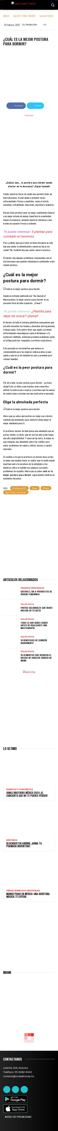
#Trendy (46, 488)
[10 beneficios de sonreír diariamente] (11, 640)
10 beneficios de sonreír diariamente (34, 641)
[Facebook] (6, 1089)
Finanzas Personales (32, 588)
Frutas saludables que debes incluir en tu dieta (37, 609)
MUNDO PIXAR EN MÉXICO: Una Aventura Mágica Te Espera (28, 895)
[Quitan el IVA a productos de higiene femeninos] (11, 591)
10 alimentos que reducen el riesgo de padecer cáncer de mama (36, 657)
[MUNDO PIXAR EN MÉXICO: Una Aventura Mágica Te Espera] (29, 870)
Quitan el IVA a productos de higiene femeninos (36, 593)
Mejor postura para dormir (15, 492)
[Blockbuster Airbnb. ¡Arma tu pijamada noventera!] (29, 820)
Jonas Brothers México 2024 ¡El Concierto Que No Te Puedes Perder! (27, 794)
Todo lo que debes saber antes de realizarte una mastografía (34, 625)
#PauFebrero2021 (19, 488)
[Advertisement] (29, 147)
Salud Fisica (46, 16)
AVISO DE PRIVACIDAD (18, 1116)
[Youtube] (24, 1089)
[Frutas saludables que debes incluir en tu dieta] (11, 607)
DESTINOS (11, 840)
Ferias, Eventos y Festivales (23, 891)
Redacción (31, 24)
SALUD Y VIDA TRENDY (24, 16)
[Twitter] (15, 1089)
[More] (48, 105)
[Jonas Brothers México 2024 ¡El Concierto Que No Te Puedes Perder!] (29, 769)
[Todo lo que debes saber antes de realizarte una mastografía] (11, 624)
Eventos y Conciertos (19, 789)
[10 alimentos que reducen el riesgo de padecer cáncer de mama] (11, 656)
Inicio (6, 16)
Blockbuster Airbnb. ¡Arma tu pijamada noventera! (24, 844)
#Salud (34, 488)
